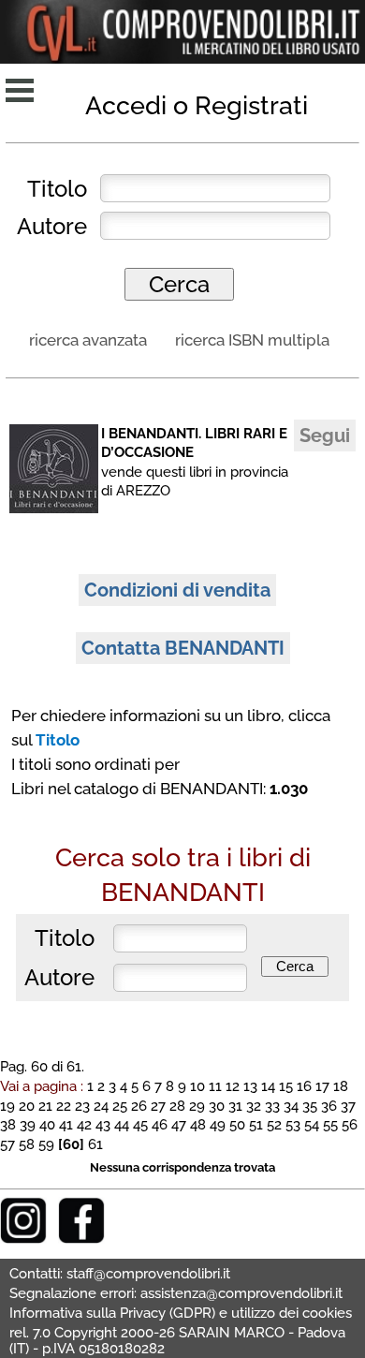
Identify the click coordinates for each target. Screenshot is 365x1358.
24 (101, 1106)
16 (304, 1086)
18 (340, 1086)
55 (330, 1124)
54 (311, 1124)
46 (160, 1124)
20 (27, 1106)
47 (178, 1124)
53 (292, 1124)
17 (322, 1086)
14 (268, 1086)
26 (139, 1106)
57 (7, 1144)
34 (291, 1106)
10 (197, 1086)
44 (121, 1124)
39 (28, 1124)
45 (140, 1124)
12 (233, 1086)
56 (350, 1124)
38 (8, 1124)
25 (119, 1106)
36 (329, 1106)
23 (82, 1106)
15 (286, 1086)
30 (217, 1106)
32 (253, 1106)
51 (256, 1124)
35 (309, 1106)
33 (272, 1106)
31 (235, 1106)
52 (274, 1124)
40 (47, 1124)
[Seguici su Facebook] (81, 1238)
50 (237, 1124)
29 (197, 1106)
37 (348, 1106)
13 (250, 1086)
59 (46, 1144)
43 (102, 1124)
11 (215, 1086)
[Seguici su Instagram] (23, 1238)
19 (7, 1106)
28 (177, 1106)
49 (218, 1124)
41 (66, 1124)
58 (27, 1144)
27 (158, 1106)
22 (63, 1106)
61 (95, 1144)
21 (45, 1106)
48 (198, 1124)
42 (84, 1124)
